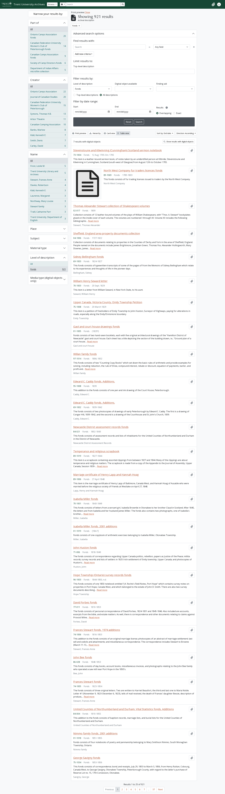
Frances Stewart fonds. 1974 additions (96, 630)
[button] (213, 4)
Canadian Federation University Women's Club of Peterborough (48, 105)
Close (87, 12)
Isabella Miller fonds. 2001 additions (95, 526)
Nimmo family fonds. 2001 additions (95, 733)
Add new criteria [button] (83, 54)
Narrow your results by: (48, 14)
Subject (34, 238)
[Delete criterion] (194, 47)
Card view (110, 133)
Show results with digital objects (179, 141)
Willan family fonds (85, 354)
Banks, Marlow (48, 130)
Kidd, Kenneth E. (48, 136)
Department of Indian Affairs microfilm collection (48, 70)
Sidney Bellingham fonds (88, 256)
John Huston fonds (85, 547)
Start (75, 106)
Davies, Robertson (48, 186)
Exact (178, 113)
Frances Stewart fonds (87, 681)
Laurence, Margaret (48, 196)
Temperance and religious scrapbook (96, 451)
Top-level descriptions (87, 95)
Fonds (48, 270)
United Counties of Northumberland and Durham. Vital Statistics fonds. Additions (123, 709)
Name (34, 154)
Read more (93, 221)
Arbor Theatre (48, 120)
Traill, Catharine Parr (48, 212)
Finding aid (161, 83)
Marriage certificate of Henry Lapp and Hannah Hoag (106, 474)
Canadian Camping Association (48, 125)
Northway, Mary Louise (48, 202)
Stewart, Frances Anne (48, 180)
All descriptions (110, 95)
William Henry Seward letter (90, 281)
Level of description (42, 257)
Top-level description (83, 66)
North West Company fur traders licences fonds (133, 170)
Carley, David (48, 146)
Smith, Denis (48, 141)
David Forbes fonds (85, 602)
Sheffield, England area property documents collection (106, 233)
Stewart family (48, 207)
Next (160, 789)
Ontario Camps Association (48, 92)
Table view (124, 133)
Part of (34, 23)
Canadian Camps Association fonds (48, 56)
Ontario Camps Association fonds (48, 36)
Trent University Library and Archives (48, 173)
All (31, 29)
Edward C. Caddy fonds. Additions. (94, 381)
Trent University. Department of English (48, 219)
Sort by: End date (164, 133)
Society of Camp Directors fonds (48, 64)
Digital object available (126, 83)
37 (153, 789)
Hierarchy (96, 133)
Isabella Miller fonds (85, 499)
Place (33, 228)
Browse (51, 4)
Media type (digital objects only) (46, 279)
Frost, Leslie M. (48, 167)
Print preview (80, 133)
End (116, 106)
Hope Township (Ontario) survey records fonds (102, 575)
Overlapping (165, 113)
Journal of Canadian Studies (48, 97)
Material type (38, 248)
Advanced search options (88, 33)
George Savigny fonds (86, 757)
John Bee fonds (82, 657)
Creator (35, 80)
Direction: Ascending (185, 133)
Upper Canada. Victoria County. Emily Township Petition (107, 302)
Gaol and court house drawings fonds (96, 326)
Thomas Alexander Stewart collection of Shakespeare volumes (111, 206)
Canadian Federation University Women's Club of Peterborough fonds (48, 46)
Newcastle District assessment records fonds (101, 427)
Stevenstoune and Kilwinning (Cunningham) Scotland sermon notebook (117, 150)
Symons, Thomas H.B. (48, 114)
